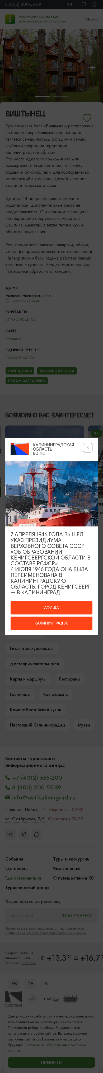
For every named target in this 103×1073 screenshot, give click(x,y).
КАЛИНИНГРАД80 (51, 623)
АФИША (51, 607)
